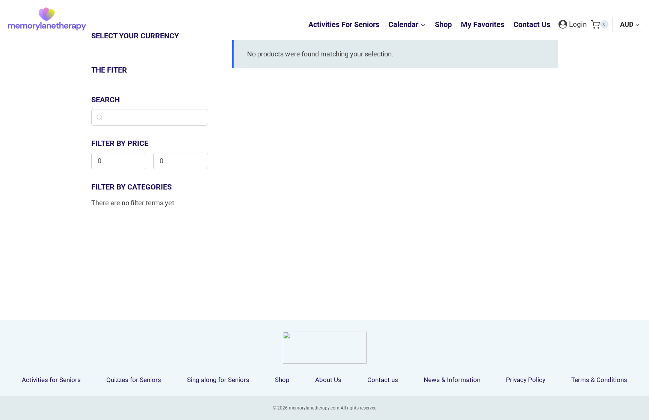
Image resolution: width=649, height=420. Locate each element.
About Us (328, 380)
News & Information (452, 380)
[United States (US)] (117, 47)
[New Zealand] (169, 47)
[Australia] (100, 47)
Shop (443, 24)
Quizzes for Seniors (133, 380)
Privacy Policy (525, 380)
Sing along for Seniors (218, 380)
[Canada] (151, 47)
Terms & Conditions (599, 380)
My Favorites (482, 24)
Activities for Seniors (343, 24)
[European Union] (186, 47)
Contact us (531, 24)
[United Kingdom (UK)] (134, 47)
